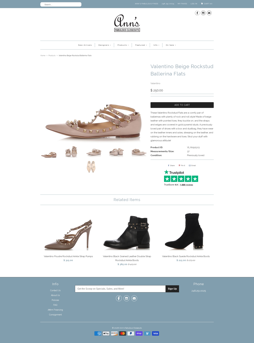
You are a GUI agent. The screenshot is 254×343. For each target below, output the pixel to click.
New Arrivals (85, 45)
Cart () (207, 4)
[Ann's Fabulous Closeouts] (127, 24)
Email (193, 165)
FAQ (55, 305)
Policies (55, 300)
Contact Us (55, 290)
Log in (194, 4)
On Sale (170, 45)
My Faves (182, 4)
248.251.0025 (168, 4)
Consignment (55, 314)
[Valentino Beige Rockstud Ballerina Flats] (94, 103)
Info (155, 45)
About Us (55, 295)
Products (122, 45)
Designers (103, 45)
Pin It (183, 165)
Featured (140, 45)
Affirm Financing (55, 310)
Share (172, 165)
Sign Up (172, 288)
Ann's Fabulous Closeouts (130, 328)
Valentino (155, 83)
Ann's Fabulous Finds (146, 4)
